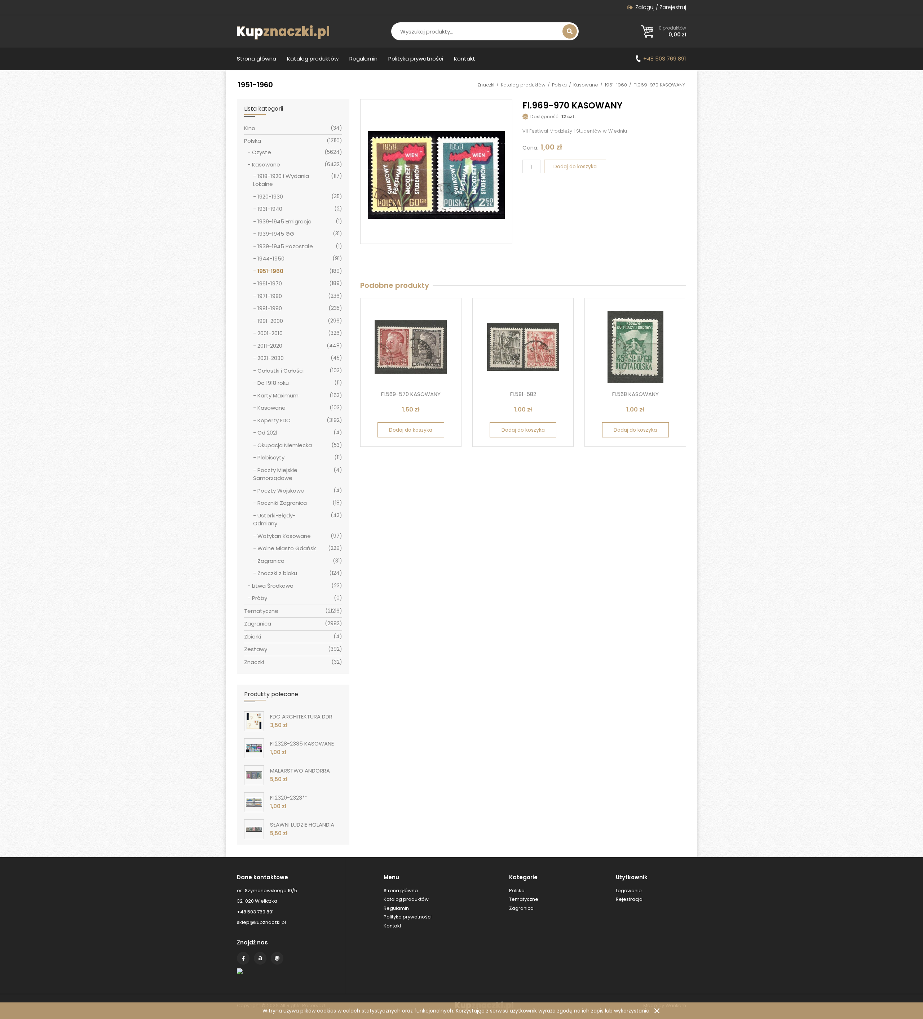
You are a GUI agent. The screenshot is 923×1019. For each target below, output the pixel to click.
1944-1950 (270, 258)
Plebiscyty (270, 457)
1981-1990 (269, 308)
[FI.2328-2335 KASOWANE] (254, 748)
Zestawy (255, 649)
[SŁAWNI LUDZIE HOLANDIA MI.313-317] (254, 829)
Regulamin (363, 58)
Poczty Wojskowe (280, 490)
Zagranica (270, 561)
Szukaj (569, 31)
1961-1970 (269, 283)
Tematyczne (261, 611)
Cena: (530, 147)
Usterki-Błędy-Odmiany (274, 520)
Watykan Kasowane (284, 536)
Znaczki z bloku (277, 573)
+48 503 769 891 (664, 58)
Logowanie (629, 890)
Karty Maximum (278, 395)
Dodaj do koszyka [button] (410, 429)
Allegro (260, 958)
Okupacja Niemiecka (284, 445)
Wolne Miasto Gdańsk (286, 548)
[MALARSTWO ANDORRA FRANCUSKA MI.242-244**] (254, 775)
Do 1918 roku (273, 383)
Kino (249, 128)
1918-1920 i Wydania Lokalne (281, 180)
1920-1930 (270, 196)
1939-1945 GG (275, 233)
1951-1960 (616, 84)
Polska (559, 84)
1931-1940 (269, 209)
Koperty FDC (274, 420)
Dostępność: (545, 116)
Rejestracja (629, 899)
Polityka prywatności (415, 58)
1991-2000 (270, 321)
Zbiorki (252, 636)
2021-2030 (270, 358)
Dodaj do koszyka (575, 166)
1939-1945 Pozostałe (285, 246)
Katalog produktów (313, 58)
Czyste (261, 152)
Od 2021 (267, 432)
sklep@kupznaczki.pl (261, 922)
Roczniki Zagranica (282, 503)
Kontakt (464, 58)
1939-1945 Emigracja (284, 221)
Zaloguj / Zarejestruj (660, 7)
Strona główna (256, 58)
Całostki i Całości (280, 370)
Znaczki (485, 84)
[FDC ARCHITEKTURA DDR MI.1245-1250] (254, 721)
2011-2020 (269, 346)
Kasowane (585, 84)
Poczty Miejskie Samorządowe (275, 474)
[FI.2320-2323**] (254, 802)
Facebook (243, 958)
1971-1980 (269, 296)
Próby (259, 598)
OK (657, 1011)
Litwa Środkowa (272, 585)
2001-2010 (270, 333)
